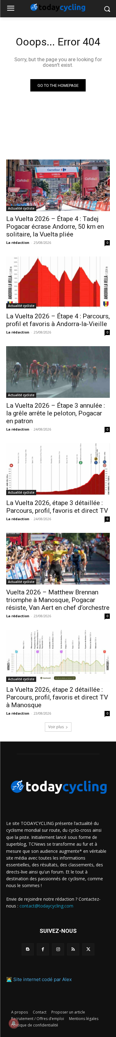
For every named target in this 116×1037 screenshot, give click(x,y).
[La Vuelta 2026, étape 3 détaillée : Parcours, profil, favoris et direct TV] (58, 469)
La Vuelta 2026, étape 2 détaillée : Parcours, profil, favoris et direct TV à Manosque (57, 697)
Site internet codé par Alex (42, 979)
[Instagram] (58, 949)
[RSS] (73, 949)
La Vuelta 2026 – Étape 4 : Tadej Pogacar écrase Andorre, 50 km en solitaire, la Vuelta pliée (55, 226)
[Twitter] (88, 949)
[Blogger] (28, 949)
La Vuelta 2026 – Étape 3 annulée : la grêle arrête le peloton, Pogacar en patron (55, 413)
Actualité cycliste (21, 208)
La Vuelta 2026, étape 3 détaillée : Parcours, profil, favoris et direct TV (57, 506)
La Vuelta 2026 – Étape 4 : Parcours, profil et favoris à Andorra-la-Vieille (58, 320)
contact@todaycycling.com (46, 906)
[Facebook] (43, 949)
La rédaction (17, 242)
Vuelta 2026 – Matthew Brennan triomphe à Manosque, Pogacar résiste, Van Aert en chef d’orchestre (58, 600)
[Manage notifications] (14, 1023)
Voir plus (56, 726)
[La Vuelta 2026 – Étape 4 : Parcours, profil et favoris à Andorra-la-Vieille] (58, 282)
